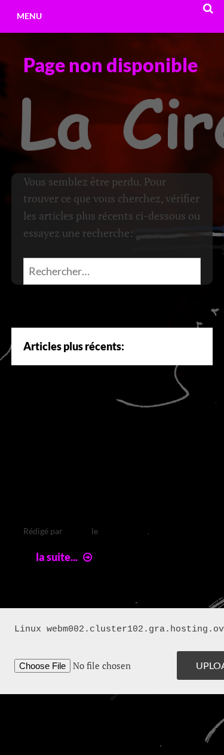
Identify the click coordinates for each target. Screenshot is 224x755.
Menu (29, 16)
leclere (77, 531)
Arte (43, 417)
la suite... (65, 556)
